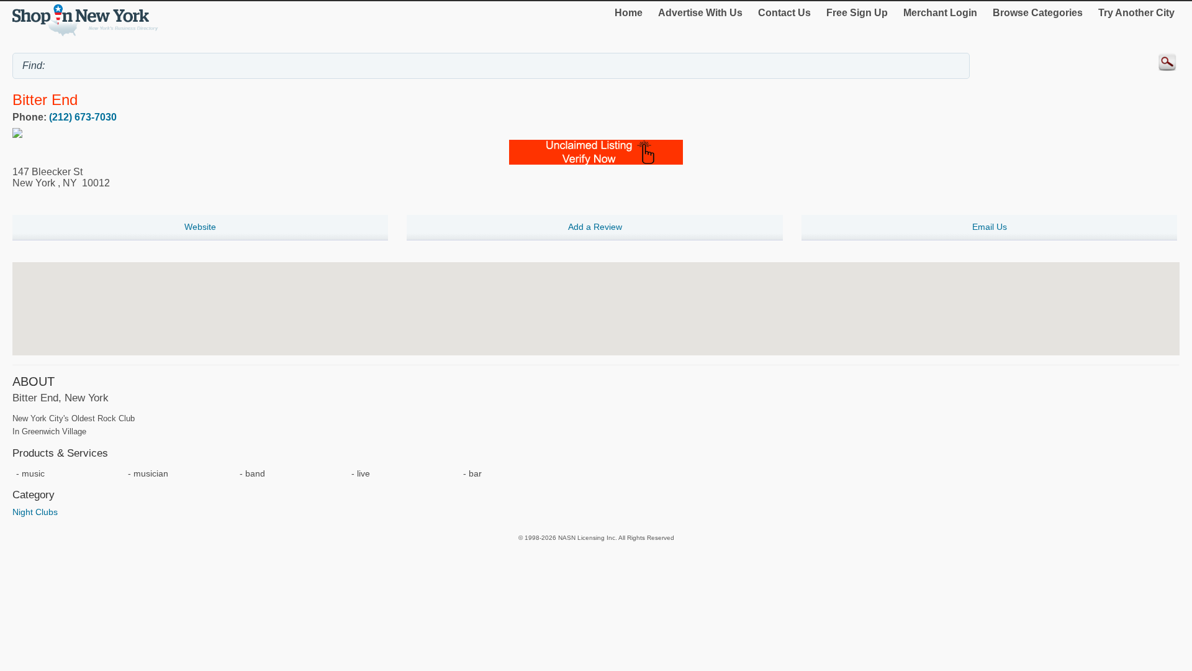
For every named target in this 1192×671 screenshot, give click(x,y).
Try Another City (1136, 12)
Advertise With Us (700, 12)
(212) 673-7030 (83, 117)
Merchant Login (940, 12)
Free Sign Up (857, 12)
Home (629, 12)
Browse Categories (1038, 12)
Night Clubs (35, 512)
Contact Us (784, 12)
